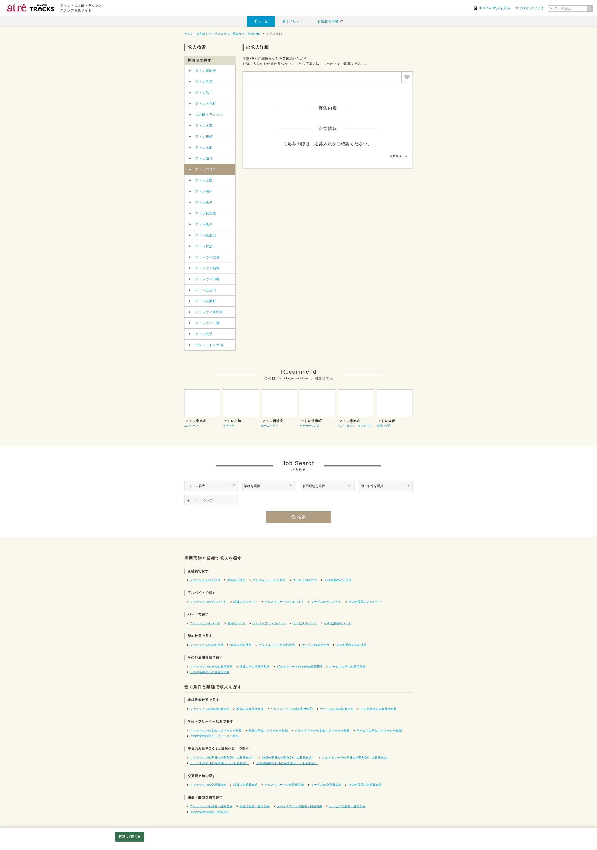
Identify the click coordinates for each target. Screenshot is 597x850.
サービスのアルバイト (326, 601)
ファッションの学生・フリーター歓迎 (216, 730)
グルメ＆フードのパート (269, 623)
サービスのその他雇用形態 (347, 666)
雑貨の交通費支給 (245, 784)
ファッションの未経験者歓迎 (209, 708)
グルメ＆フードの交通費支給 (284, 784)
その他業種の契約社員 (351, 644)
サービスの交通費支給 (326, 784)
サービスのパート (305, 623)
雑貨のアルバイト (245, 601)
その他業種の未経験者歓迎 (379, 708)
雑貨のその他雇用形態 (254, 666)
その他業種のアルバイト (365, 601)
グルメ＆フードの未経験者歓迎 (292, 708)
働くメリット (292, 21)
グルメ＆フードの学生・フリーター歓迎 (322, 730)
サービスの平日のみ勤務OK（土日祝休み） (219, 763)
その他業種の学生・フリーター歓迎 (214, 736)
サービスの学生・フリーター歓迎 (379, 730)
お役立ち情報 (327, 21)
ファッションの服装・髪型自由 (211, 806)
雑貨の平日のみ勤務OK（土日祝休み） (288, 757)
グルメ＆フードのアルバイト (284, 601)
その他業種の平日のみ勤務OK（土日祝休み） (287, 763)
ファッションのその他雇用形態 (211, 666)
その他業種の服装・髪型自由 (209, 812)
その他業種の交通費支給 (365, 784)
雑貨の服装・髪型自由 (254, 806)
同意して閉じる (130, 836)
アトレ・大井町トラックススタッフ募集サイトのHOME (222, 33)
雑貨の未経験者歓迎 (250, 708)
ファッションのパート (205, 623)
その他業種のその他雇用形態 (209, 672)
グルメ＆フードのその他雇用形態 (299, 666)
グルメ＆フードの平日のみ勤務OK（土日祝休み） (356, 757)
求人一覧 (261, 21)
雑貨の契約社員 (241, 644)
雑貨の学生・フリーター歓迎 (268, 730)
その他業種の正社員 (337, 580)
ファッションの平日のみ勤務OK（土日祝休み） (222, 757)
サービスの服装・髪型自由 (347, 806)
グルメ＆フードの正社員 (269, 580)
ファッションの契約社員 (206, 644)
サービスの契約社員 (315, 644)
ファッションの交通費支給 (208, 784)
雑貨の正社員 (236, 580)
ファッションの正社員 (205, 580)
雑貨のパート (236, 623)
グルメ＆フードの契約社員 (277, 644)
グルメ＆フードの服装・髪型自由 (299, 806)
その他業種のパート (337, 623)
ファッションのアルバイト (208, 601)
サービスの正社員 (305, 580)
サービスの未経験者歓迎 (337, 708)
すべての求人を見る (494, 8)
